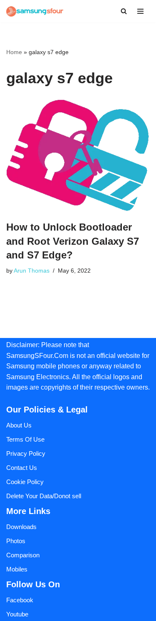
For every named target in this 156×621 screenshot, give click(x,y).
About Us (19, 425)
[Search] (124, 11)
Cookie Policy (25, 481)
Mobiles (16, 569)
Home (14, 52)
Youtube (17, 614)
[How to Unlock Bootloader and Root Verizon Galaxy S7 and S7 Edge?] (78, 155)
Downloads (21, 526)
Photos (15, 540)
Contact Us (21, 467)
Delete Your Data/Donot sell (43, 495)
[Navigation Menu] (140, 11)
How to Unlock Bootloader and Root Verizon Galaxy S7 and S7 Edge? (72, 241)
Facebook (19, 600)
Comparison (23, 555)
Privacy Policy (25, 453)
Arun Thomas (32, 271)
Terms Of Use (25, 439)
